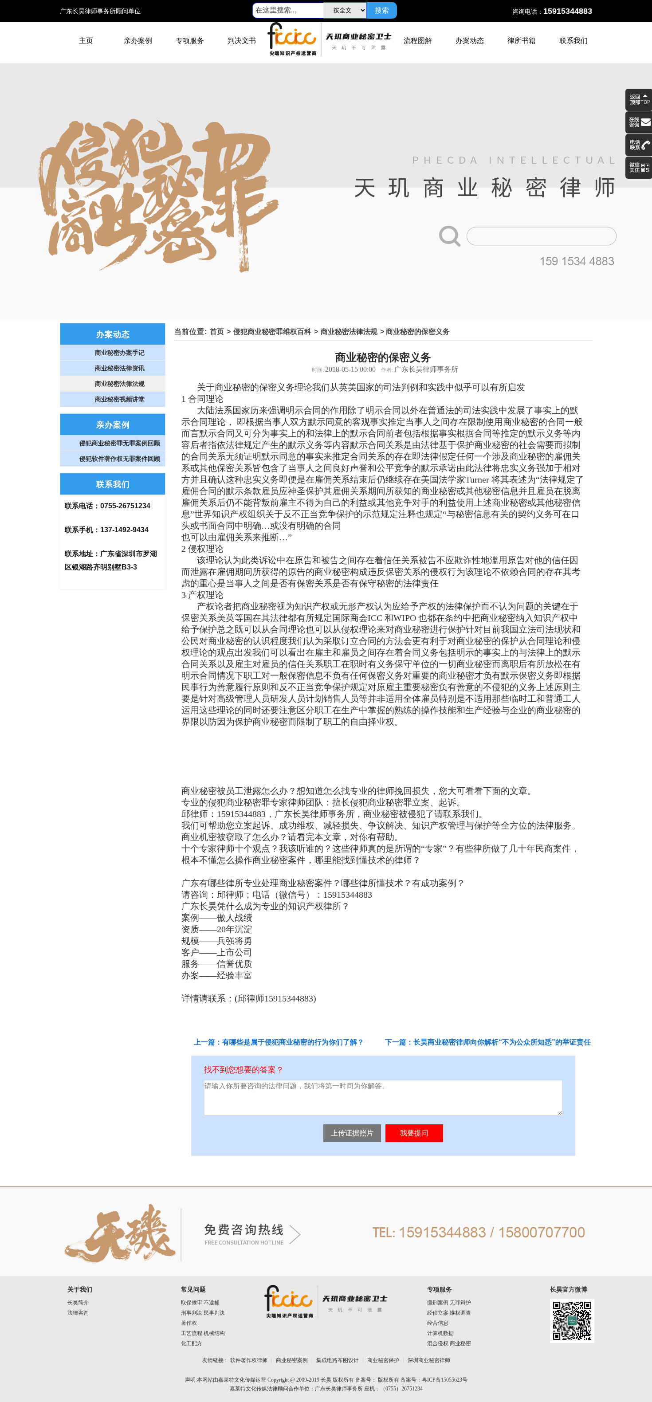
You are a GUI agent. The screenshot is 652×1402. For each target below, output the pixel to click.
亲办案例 (138, 40)
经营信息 (437, 1323)
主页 (86, 40)
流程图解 (418, 40)
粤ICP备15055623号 (444, 1380)
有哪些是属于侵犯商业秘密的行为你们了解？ (293, 1042)
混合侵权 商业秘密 (449, 1343)
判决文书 (242, 40)
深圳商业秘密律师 (429, 1360)
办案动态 (470, 40)
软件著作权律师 (248, 1360)
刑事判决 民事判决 (203, 1313)
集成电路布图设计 (337, 1360)
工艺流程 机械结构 (203, 1333)
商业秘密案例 (292, 1360)
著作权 (189, 1323)
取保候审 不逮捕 (200, 1303)
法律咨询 (78, 1313)
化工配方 (191, 1343)
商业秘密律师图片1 (326, 192)
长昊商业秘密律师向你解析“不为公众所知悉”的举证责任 (502, 1042)
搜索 (382, 10)
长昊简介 (78, 1303)
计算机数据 (440, 1333)
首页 (217, 331)
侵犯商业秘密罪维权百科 (272, 331)
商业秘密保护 (383, 1360)
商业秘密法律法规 (349, 331)
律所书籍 (521, 40)
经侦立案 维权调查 (449, 1313)
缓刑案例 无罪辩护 (449, 1303)
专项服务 (190, 40)
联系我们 (573, 40)
